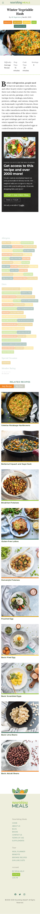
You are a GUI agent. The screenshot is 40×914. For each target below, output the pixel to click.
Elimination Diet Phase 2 (11, 289)
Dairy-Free (14, 270)
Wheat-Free (28, 274)
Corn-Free (23, 270)
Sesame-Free (6, 254)
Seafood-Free (7, 262)
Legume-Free (23, 266)
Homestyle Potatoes (10, 580)
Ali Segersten (16, 17)
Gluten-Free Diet (17, 312)
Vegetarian (29, 348)
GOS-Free (17, 300)
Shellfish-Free (15, 258)
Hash (34, 22)
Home (14, 823)
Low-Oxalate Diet (24, 332)
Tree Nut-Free (7, 278)
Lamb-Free (27, 254)
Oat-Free (14, 266)
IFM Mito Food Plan (25, 324)
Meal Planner (18, 852)
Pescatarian (31, 336)
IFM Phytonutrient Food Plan (13, 328)
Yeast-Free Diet (7, 352)
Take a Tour (12, 200)
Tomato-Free (32, 278)
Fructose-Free (7, 304)
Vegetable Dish (20, 26)
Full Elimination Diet (25, 308)
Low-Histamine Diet (9, 332)
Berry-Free (6, 242)
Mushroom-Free (27, 242)
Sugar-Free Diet (8, 348)
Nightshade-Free (20, 278)
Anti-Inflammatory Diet (25, 297)
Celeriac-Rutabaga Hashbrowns (15, 425)
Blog (14, 829)
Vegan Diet (19, 348)
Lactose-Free (7, 300)
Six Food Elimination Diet (11, 340)
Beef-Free (5, 266)
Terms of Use (18, 838)
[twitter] (20, 894)
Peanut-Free (18, 250)
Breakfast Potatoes (10, 503)
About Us (16, 826)
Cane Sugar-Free (30, 246)
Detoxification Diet (9, 308)
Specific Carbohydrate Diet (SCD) (14, 344)
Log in (15, 878)
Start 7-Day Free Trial (17, 195)
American (26, 22)
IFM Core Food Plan (9, 320)
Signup (16, 874)
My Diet (19, 386)
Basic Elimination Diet (30, 300)
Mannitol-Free (26, 289)
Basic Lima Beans (9, 735)
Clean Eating (19, 304)
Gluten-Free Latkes (10, 541)
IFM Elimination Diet (9, 324)
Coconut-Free (7, 274)
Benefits (16, 854)
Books (15, 832)
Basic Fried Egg (8, 657)
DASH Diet (29, 304)
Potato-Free (6, 246)
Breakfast (8, 22)
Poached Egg (7, 619)
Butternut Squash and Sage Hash (16, 464)
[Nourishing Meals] (20, 2)
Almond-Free (17, 246)
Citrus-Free (18, 274)
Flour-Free (16, 242)
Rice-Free (17, 262)
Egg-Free (5, 270)
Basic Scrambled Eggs (11, 696)
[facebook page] (15, 894)
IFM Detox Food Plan (25, 320)
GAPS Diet (5, 312)
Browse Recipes (19, 857)
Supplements (18, 841)
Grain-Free (33, 266)
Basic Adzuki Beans (10, 773)
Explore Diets (18, 860)
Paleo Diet (21, 336)
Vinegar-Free (17, 254)
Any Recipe (7, 386)
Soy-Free (5, 258)
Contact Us (17, 835)
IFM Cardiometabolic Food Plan (13, 316)
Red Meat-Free (29, 250)
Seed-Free (26, 258)
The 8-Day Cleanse (9, 297)
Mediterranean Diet (9, 336)
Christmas (6, 362)
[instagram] (24, 894)
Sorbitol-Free (26, 293)
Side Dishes (17, 22)
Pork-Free (25, 262)
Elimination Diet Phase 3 (11, 293)
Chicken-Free (7, 250)
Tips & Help (19, 871)
